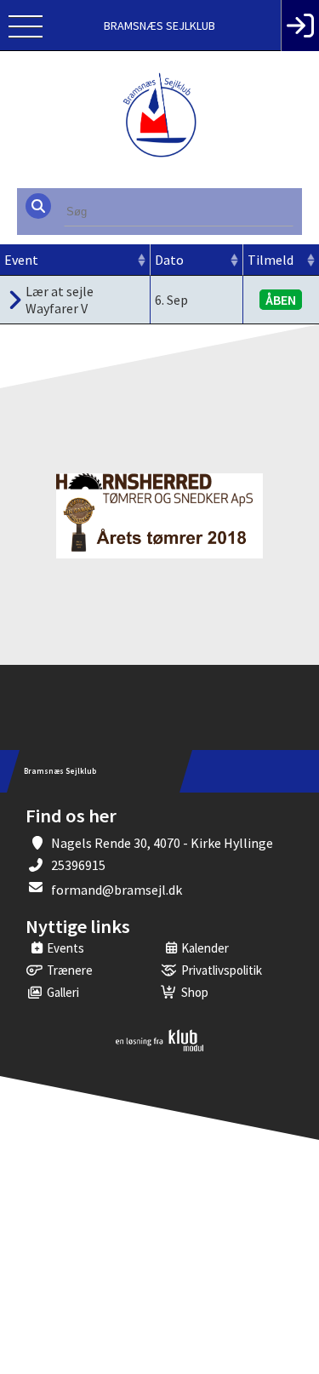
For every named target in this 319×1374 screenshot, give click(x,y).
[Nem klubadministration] (159, 1048)
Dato (169, 259)
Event (21, 259)
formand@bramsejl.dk (116, 889)
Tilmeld (270, 259)
